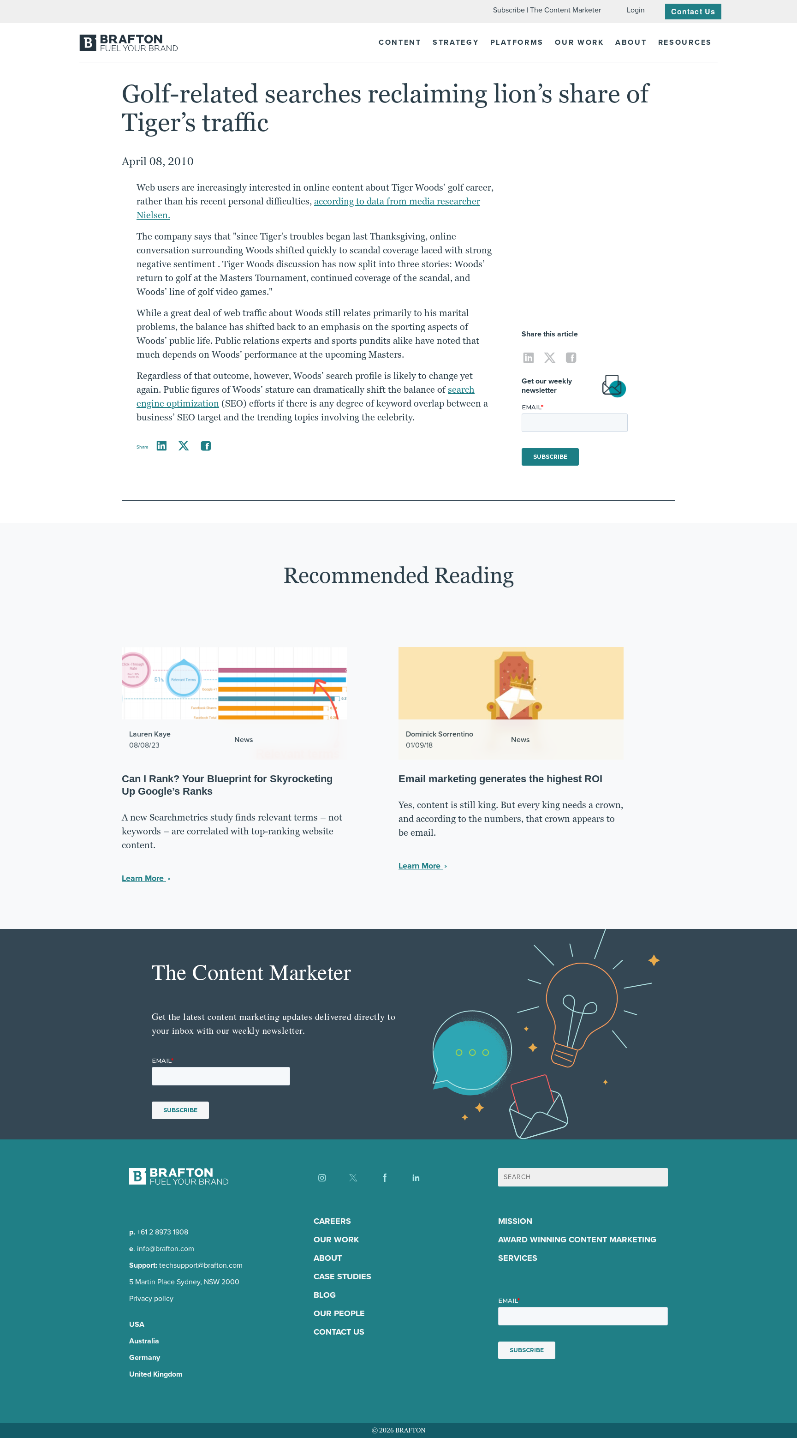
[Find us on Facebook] (384, 1177)
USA (136, 1324)
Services (517, 1258)
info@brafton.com (165, 1248)
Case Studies (342, 1276)
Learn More (144, 878)
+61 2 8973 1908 (162, 1232)
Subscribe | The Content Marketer (547, 10)
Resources (685, 42)
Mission (515, 1221)
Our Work (579, 42)
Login (636, 10)
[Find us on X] (353, 1177)
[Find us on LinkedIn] (416, 1177)
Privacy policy (151, 1298)
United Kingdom (156, 1374)
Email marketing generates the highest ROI (500, 779)
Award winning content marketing (577, 1240)
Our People (339, 1313)
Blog (325, 1295)
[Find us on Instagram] (322, 1177)
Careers (332, 1221)
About (631, 42)
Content (400, 42)
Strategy (456, 42)
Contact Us (693, 11)
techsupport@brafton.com (201, 1265)
